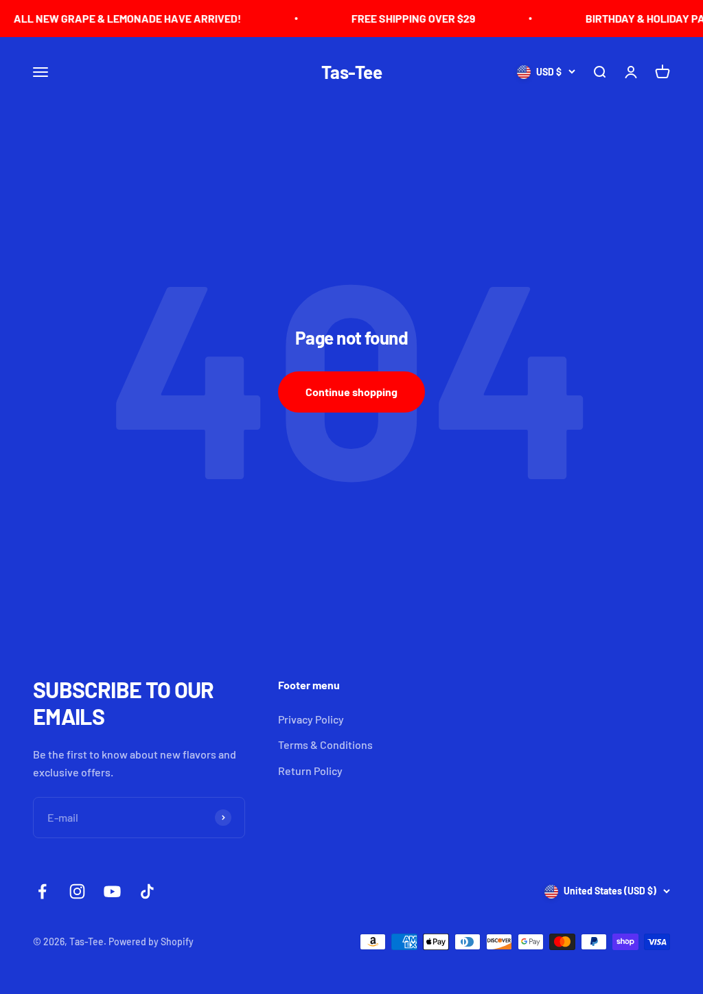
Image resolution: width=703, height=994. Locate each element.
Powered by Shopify (151, 941)
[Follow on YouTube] (112, 891)
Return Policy (310, 770)
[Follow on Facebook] (42, 891)
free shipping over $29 (402, 18)
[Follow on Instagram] (77, 891)
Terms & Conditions (325, 744)
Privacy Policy (311, 719)
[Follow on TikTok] (147, 891)
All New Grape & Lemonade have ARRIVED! (116, 18)
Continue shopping (351, 391)
